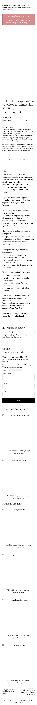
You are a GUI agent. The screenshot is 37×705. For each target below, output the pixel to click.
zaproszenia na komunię (9, 145)
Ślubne (25, 131)
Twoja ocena (6, 370)
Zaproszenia (6, 133)
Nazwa (5, 383)
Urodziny (30, 131)
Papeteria (14, 5)
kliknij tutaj (19, 316)
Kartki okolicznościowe (24, 5)
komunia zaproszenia (25, 135)
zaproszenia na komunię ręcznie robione (13, 148)
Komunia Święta (14, 135)
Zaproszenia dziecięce (16, 133)
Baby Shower (11, 129)
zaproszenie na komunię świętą (21, 150)
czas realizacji (6, 117)
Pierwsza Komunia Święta (24, 139)
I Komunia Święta (11, 131)
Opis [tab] (10, 159)
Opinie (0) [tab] (18, 165)
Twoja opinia (7, 373)
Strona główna (6, 5)
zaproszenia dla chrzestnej (10, 141)
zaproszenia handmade (24, 141)
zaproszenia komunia (8, 143)
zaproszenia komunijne (21, 143)
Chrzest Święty (20, 129)
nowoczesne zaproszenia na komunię (12, 137)
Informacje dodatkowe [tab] (22, 159)
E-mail (5, 391)
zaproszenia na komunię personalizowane (22, 146)
